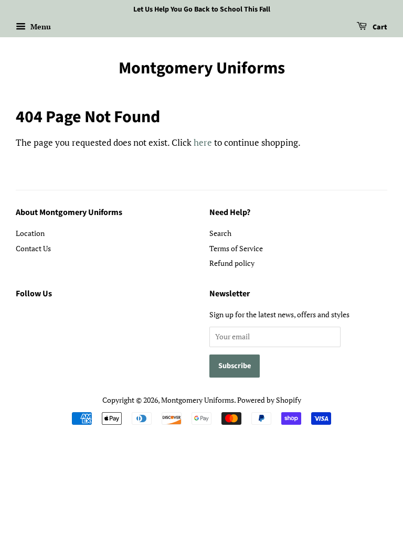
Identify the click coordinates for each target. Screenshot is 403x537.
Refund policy (231, 263)
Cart (379, 27)
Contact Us (33, 248)
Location (30, 233)
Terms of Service (236, 248)
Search (220, 233)
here (203, 142)
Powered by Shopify (269, 400)
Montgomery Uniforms (202, 68)
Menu (39, 26)
